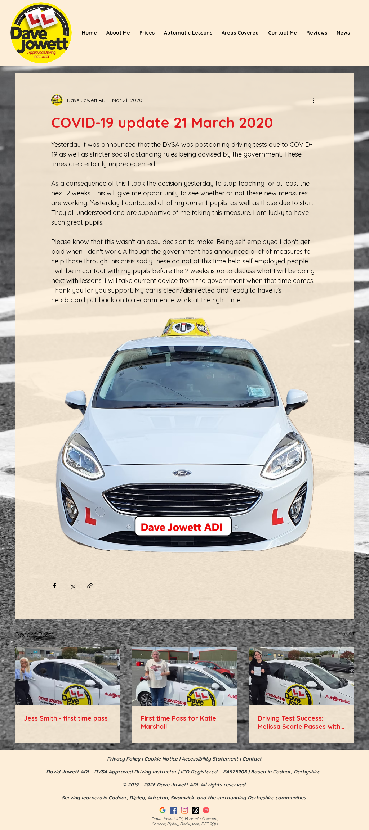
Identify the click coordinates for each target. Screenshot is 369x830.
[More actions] (313, 100)
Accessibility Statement (210, 758)
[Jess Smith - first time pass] (67, 676)
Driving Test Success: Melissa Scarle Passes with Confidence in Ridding (299, 722)
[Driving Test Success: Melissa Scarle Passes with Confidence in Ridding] (301, 676)
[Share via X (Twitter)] (72, 585)
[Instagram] (184, 810)
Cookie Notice (161, 758)
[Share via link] (89, 585)
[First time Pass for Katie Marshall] (184, 676)
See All (346, 633)
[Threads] (195, 810)
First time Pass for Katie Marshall (178, 722)
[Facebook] (173, 810)
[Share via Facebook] (54, 585)
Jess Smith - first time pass (66, 718)
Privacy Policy (123, 758)
